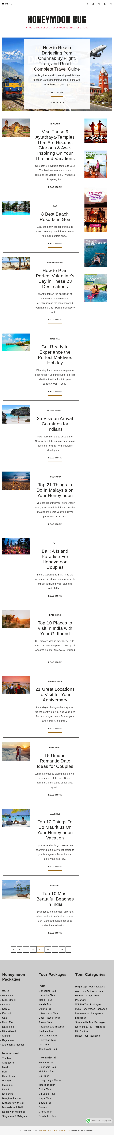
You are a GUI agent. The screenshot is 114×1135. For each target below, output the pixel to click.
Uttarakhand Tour (48, 1013)
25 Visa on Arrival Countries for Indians (55, 424)
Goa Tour (44, 1044)
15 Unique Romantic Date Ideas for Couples (55, 761)
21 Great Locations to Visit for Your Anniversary (55, 694)
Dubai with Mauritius (13, 1112)
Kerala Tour (45, 1004)
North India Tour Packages (90, 1027)
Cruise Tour (45, 1111)
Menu (8, 4)
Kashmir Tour (46, 1031)
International (55, 411)
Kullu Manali (9, 1000)
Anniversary (55, 681)
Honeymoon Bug (57, 19)
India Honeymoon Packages (91, 1009)
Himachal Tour (47, 995)
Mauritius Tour (47, 1085)
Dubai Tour (45, 1089)
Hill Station (81, 1031)
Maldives (55, 339)
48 (62, 949)
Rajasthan (8, 1040)
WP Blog (65, 1130)
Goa (55, 206)
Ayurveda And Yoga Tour (89, 991)
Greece (43, 1107)
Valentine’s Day (55, 263)
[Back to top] (107, 1128)
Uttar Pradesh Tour (49, 1017)
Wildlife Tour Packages (88, 1004)
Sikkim (6, 1035)
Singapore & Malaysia (14, 1116)
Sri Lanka (7, 1094)
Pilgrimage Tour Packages (90, 986)
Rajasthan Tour (47, 1040)
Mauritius (55, 814)
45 (48, 949)
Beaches (55, 886)
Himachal (7, 995)
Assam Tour (45, 1022)
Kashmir (7, 1013)
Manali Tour (45, 1000)
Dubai (5, 1089)
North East (8, 1022)
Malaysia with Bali (12, 1107)
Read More (57, 85)
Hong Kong (8, 1076)
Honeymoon (55, 477)
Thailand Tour (46, 1062)
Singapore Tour (47, 1067)
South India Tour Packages (90, 1022)
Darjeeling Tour (47, 991)
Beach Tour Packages (87, 1035)
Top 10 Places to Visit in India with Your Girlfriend (55, 628)
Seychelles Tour (48, 1116)
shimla (6, 1004)
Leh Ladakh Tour (48, 1035)
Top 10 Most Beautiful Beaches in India (55, 899)
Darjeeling (8, 1027)
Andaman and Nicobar (51, 1026)
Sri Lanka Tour (47, 1094)
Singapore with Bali (13, 1103)
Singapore (8, 1062)
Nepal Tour (45, 1098)
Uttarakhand (9, 1031)
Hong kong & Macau (50, 1080)
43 (33, 949)
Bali (55, 543)
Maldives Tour (46, 1071)
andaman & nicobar (13, 1044)
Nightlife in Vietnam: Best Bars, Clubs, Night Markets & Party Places (57, 51)
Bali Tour (44, 1076)
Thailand (55, 124)
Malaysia (7, 1080)
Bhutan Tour (45, 1102)
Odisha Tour (45, 1009)
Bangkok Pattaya (11, 1098)
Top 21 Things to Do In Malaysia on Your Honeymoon (55, 490)
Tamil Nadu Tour (48, 1049)
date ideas (55, 615)
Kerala (6, 1009)
